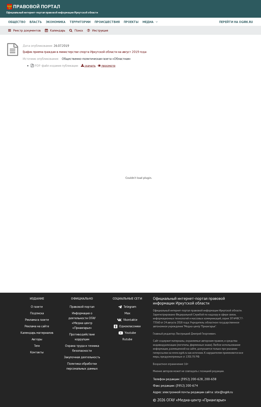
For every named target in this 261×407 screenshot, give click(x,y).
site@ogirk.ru (224, 392)
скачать (90, 65)
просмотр (108, 65)
